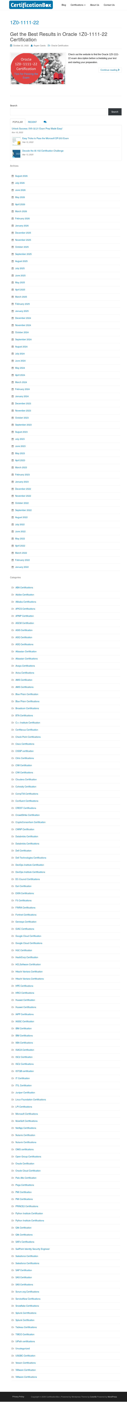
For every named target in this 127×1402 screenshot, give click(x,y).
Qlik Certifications (24, 1234)
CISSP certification (24, 750)
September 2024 (23, 339)
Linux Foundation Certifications (30, 1099)
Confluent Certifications (26, 800)
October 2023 (22, 417)
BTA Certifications (24, 715)
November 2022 (23, 495)
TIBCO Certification (24, 1334)
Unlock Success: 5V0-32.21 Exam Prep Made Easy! (37, 128)
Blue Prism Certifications (27, 701)
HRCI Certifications (24, 992)
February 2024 (22, 389)
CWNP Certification (24, 829)
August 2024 (21, 346)
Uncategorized (22, 1348)
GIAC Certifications (24, 928)
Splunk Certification (24, 1320)
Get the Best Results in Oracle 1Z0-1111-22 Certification (58, 36)
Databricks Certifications (27, 843)
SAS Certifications (24, 1284)
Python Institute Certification (29, 1213)
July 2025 (20, 268)
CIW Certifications (24, 772)
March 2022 (21, 552)
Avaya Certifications (25, 665)
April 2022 (20, 545)
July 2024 (20, 353)
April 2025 (20, 289)
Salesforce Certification (26, 1256)
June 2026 (20, 189)
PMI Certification (23, 1192)
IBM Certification (23, 1028)
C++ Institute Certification (27, 722)
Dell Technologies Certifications (30, 857)
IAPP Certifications (24, 1014)
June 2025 (20, 275)
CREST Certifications (25, 807)
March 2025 (21, 296)
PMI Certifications (24, 1199)
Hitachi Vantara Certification (29, 971)
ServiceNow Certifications (27, 1298)
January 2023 (22, 481)
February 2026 (22, 218)
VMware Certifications (26, 1376)
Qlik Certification (23, 1227)
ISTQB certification (24, 1071)
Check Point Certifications (28, 736)
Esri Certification (23, 886)
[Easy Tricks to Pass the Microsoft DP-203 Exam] (16, 141)
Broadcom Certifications (27, 708)
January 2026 (22, 225)
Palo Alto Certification (25, 1177)
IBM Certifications (24, 1035)
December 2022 (23, 488)
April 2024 (20, 374)
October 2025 (22, 246)
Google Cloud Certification (28, 935)
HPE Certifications (24, 985)
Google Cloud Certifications (28, 943)
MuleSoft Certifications (26, 1120)
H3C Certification (23, 950)
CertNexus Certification (26, 729)
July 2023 (20, 438)
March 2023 (21, 467)
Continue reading (109, 70)
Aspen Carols (40, 45)
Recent (32, 121)
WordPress (112, 1396)
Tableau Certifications (26, 1327)
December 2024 (23, 317)
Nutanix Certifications (25, 1142)
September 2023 (23, 424)
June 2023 (20, 446)
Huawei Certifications (25, 1007)
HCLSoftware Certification (28, 964)
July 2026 (20, 182)
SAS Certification (23, 1277)
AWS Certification (23, 679)
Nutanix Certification (25, 1135)
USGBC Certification (25, 1355)
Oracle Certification (59, 45)
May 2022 (20, 538)
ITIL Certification (23, 1085)
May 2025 (20, 282)
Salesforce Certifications (27, 1263)
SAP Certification (23, 1270)
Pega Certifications (24, 1184)
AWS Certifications (24, 686)
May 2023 (20, 453)
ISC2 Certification (24, 1056)
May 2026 (20, 197)
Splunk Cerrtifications (25, 1312)
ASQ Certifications (24, 644)
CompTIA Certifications (26, 793)
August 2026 (21, 175)
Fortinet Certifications (25, 914)
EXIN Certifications (24, 893)
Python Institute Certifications (29, 1220)
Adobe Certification (24, 594)
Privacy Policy (18, 1396)
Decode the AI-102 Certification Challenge (43, 150)
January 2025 (22, 310)
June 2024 (20, 360)
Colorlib (93, 1396)
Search (13, 105)
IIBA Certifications (24, 1042)
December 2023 (23, 403)
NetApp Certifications (25, 1127)
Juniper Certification (25, 1092)
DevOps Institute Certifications (30, 871)
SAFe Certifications (24, 1241)
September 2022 (23, 510)
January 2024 (22, 396)
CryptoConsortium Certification (30, 822)
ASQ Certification (23, 637)
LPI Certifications (23, 1106)
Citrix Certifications (24, 758)
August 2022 (21, 517)
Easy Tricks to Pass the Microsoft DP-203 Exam (45, 138)
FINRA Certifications (25, 907)
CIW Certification (23, 765)
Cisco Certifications (24, 743)
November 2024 (23, 325)
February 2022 (22, 559)
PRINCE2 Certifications (26, 1206)
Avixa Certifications (24, 672)
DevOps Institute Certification (29, 864)
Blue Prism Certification (26, 694)
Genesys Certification (25, 921)
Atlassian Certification (26, 651)
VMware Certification (25, 1369)
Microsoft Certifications (26, 1113)
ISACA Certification (24, 1049)
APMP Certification (24, 615)
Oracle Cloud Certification (28, 1170)
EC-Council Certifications (27, 879)
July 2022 (20, 524)
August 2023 (21, 431)
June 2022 (20, 531)
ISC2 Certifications (24, 1063)
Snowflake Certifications (27, 1305)
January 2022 (22, 566)
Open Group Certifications (28, 1156)
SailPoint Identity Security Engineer (32, 1248)
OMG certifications (24, 1149)
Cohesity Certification (25, 786)
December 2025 (23, 232)
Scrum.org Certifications (27, 1291)
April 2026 (20, 204)
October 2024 (22, 332)
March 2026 (21, 211)
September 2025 (23, 253)
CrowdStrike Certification (27, 814)
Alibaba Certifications (25, 601)
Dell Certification (23, 850)
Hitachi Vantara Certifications (29, 978)
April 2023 (20, 460)
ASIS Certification (24, 630)
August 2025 (21, 261)
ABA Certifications (24, 587)
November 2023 (23, 410)
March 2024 (21, 382)
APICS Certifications (25, 608)
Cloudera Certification (26, 779)
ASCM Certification (24, 623)
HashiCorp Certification (26, 957)
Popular (18, 121)
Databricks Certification (26, 836)
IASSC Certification (24, 1021)
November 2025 (23, 239)
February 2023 (22, 474)
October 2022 (22, 502)
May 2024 (20, 367)
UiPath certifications (25, 1341)
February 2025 (22, 303)
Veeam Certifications (25, 1362)
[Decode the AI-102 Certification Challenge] (16, 153)
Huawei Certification (25, 999)
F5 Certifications (23, 900)
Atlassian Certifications (26, 658)
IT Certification (22, 1078)
